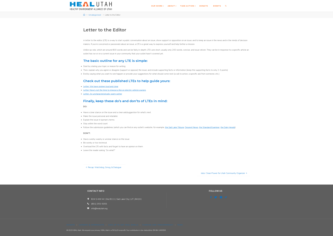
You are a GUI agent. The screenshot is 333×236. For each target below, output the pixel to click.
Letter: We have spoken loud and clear (100, 86)
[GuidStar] (225, 197)
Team (180, 225)
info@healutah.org (99, 208)
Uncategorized (95, 15)
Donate (71, 225)
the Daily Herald (227, 127)
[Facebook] (211, 197)
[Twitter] (215, 197)
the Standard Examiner (209, 127)
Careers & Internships (91, 225)
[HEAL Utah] (91, 5)
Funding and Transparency (157, 225)
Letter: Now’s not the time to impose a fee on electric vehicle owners (114, 90)
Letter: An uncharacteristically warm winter (102, 93)
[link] (226, 6)
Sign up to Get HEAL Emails (123, 225)
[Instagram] (221, 197)
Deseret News (191, 127)
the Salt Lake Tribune (174, 127)
